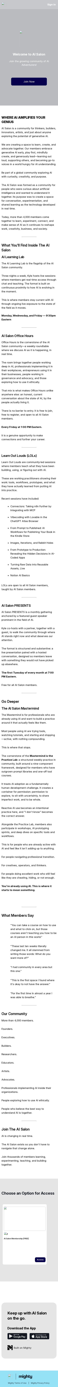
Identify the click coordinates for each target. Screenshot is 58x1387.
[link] (25, 1234)
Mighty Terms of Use (17, 1383)
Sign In (51, 4)
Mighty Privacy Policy (40, 1383)
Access (40, 1260)
